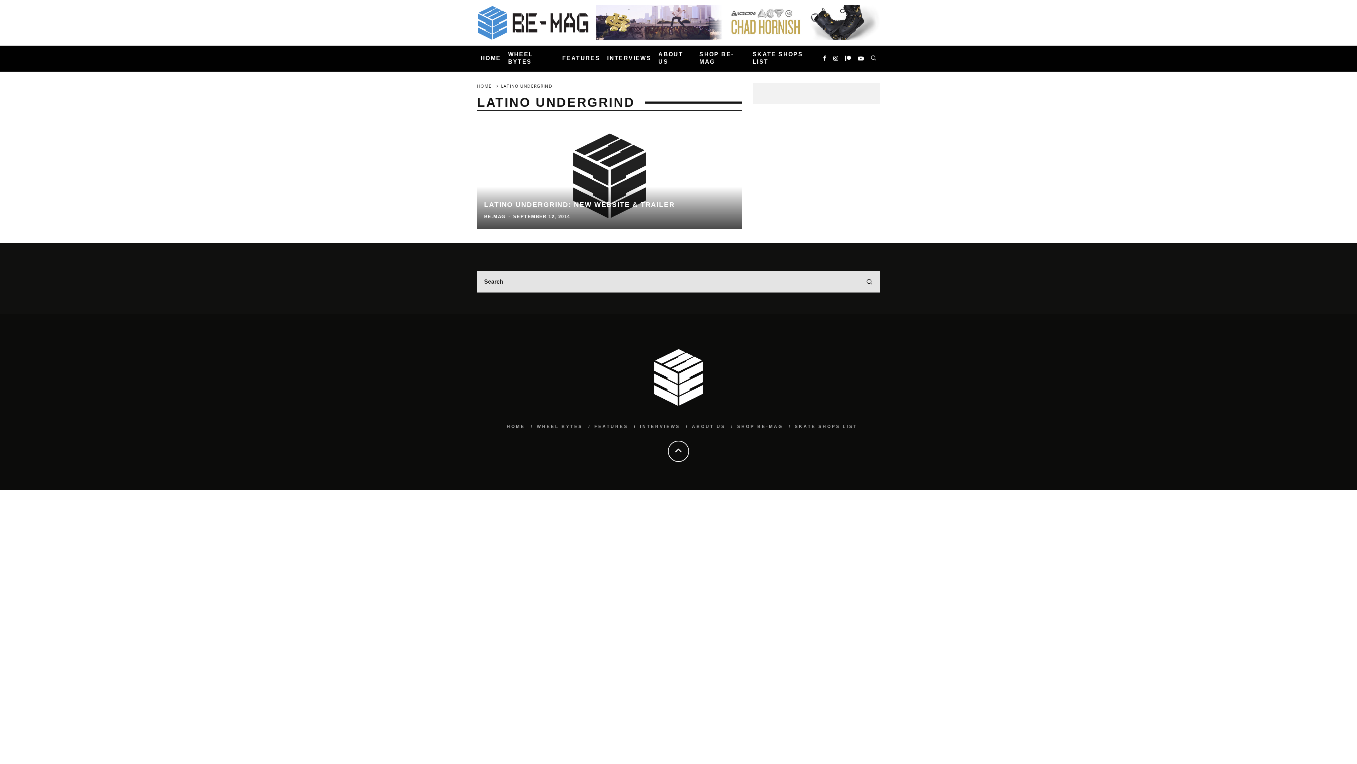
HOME (491, 58)
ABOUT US (670, 58)
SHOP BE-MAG (716, 58)
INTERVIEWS (629, 58)
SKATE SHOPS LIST (778, 58)
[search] (869, 282)
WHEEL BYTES (520, 58)
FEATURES (581, 58)
